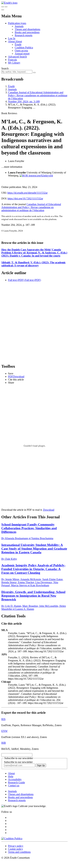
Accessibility (15, 779)
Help (10, 776)
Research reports (23, 35)
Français (12, 59)
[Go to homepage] (9, 2)
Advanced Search (17, 56)
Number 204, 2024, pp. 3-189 (24, 101)
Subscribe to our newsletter (18, 762)
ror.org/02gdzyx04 (43, 175)
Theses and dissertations (27, 29)
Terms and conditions (19, 852)
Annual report (22, 53)
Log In (11, 38)
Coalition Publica (24, 47)
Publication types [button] (17, 23)
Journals (19, 26)
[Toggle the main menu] (2, 9)
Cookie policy (15, 848)
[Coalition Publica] (11, 838)
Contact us (13, 785)
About (18, 41)
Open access (21, 50)
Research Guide (16, 782)
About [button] (11, 41)
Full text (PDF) (16, 280)
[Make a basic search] (2, 6)
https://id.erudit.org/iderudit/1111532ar (27, 192)
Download (48, 509)
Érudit (18, 44)
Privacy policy (15, 845)
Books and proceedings (27, 32)
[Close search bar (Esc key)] (6, 6)
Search (5, 68)
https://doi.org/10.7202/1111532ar (25, 198)
